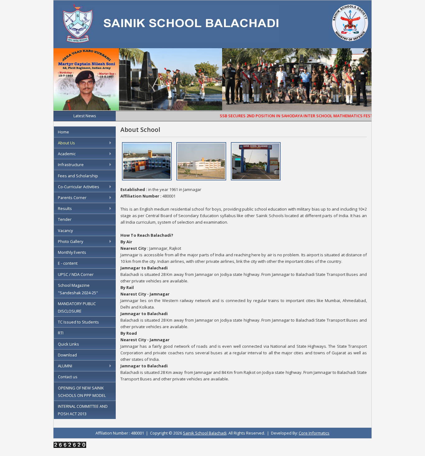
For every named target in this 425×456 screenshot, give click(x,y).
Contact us (67, 376)
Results (65, 208)
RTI (60, 333)
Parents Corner (72, 197)
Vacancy (65, 230)
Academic (67, 153)
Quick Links (68, 344)
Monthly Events (72, 252)
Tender (65, 219)
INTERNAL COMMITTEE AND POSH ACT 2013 (83, 409)
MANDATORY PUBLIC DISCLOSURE (77, 307)
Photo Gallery (70, 241)
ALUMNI (65, 366)
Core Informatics (314, 433)
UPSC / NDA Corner (76, 274)
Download (67, 355)
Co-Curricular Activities (78, 186)
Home (63, 132)
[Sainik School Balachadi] (167, 41)
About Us (66, 143)
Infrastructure (71, 164)
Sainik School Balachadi (205, 433)
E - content (67, 263)
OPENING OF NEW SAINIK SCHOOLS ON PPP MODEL (82, 391)
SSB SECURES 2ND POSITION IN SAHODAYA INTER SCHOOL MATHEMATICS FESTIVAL (293, 116)
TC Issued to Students (78, 322)
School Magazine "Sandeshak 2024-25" (78, 288)
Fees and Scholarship (78, 176)
